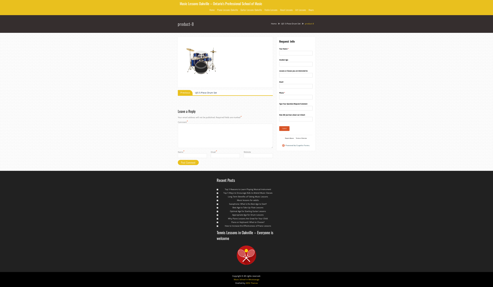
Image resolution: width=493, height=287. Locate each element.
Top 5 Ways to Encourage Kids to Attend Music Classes (247, 193)
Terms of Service (301, 138)
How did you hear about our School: (292, 115)
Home (212, 10)
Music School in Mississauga (246, 279)
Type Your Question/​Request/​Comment (293, 104)
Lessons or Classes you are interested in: (293, 71)
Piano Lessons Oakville (227, 10)
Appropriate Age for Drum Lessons (248, 215)
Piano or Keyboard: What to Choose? (247, 222)
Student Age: (283, 60)
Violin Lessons (271, 10)
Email (213, 152)
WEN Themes (252, 283)
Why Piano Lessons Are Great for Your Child (248, 218)
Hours (311, 10)
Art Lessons (300, 10)
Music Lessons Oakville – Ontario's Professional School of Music (221, 3)
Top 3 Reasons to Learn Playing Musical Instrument (248, 189)
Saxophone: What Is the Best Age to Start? (248, 204)
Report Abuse (289, 138)
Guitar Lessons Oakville (251, 10)
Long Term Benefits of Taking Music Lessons (248, 196)
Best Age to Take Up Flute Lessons (248, 207)
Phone (285, 93)
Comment (182, 122)
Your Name (287, 49)
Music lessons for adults (248, 200)
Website (247, 152)
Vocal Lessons (286, 10)
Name (180, 152)
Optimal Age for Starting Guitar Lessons (248, 211)
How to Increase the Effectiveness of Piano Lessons (248, 226)
